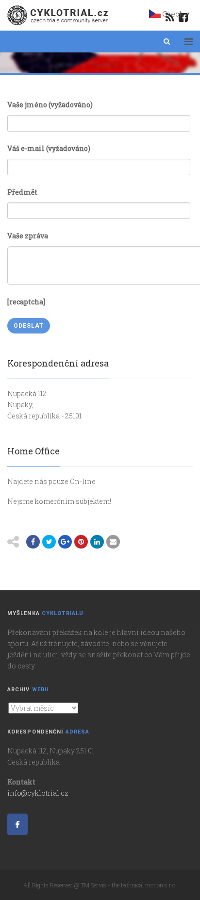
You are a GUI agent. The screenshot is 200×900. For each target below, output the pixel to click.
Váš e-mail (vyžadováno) (48, 148)
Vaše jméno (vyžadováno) (50, 104)
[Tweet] (49, 542)
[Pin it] (81, 542)
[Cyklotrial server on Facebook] (17, 824)
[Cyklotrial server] (58, 15)
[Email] (113, 542)
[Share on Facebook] (33, 542)
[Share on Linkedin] (97, 542)
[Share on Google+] (65, 542)
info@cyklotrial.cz (37, 793)
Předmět (22, 192)
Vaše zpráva (27, 235)
